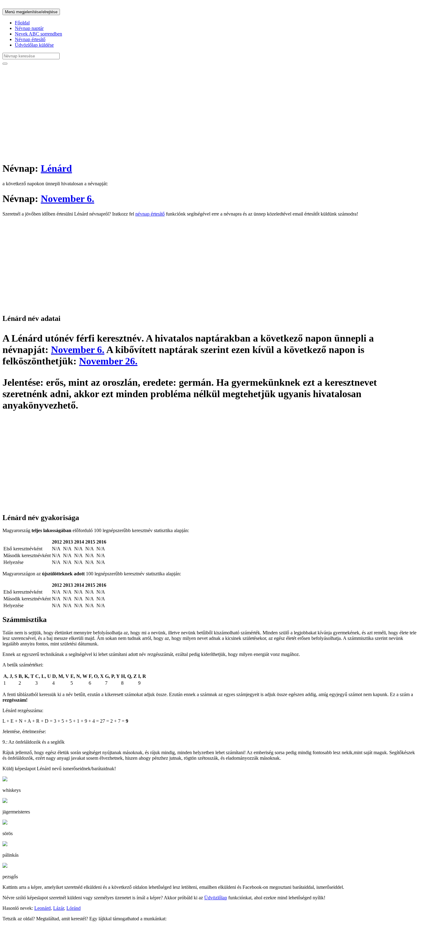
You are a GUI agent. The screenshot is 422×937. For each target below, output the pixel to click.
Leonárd (42, 908)
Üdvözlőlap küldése (34, 45)
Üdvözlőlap (215, 897)
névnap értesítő (150, 213)
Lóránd (73, 908)
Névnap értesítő (30, 39)
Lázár (58, 908)
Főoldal (22, 22)
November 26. (108, 361)
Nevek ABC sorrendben (38, 33)
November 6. (67, 198)
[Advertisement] (187, 113)
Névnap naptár (29, 28)
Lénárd (56, 168)
